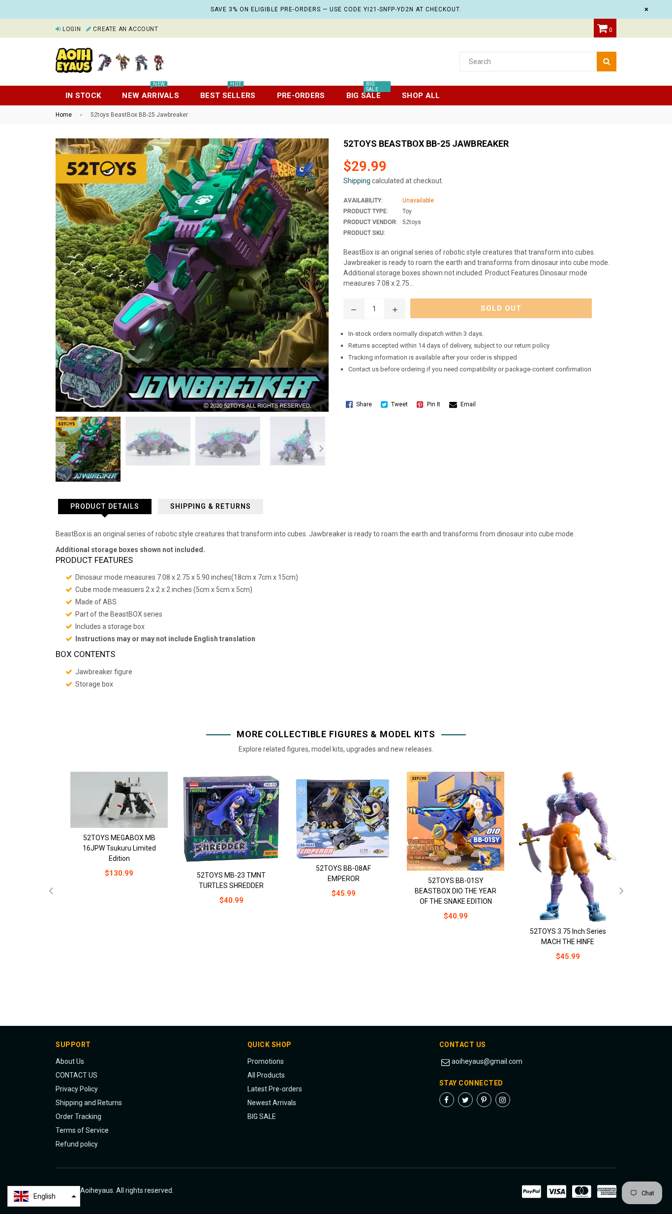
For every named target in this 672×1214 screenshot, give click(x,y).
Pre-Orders (301, 95)
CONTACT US (76, 1075)
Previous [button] (58, 449)
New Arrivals (150, 93)
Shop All (421, 95)
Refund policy (77, 1144)
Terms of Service (82, 1130)
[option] (86, 449)
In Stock (83, 95)
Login (71, 29)
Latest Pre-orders (274, 1089)
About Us (70, 1061)
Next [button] (321, 449)
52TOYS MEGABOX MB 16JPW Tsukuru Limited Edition (119, 848)
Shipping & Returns (210, 506)
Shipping (356, 181)
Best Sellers (228, 93)
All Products (266, 1075)
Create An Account (125, 29)
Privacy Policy (77, 1089)
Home (64, 114)
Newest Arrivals (271, 1103)
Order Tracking (78, 1116)
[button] (43, 1196)
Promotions (265, 1061)
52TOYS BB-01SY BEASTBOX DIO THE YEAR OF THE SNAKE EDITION (455, 891)
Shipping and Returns (89, 1103)
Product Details (104, 506)
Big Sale (363, 93)
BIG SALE (261, 1116)
